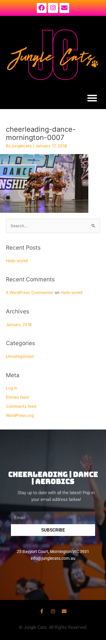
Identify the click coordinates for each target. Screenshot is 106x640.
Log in (11, 388)
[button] (92, 98)
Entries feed (17, 397)
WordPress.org (20, 415)
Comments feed (21, 406)
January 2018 (19, 324)
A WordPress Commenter (30, 292)
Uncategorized (20, 356)
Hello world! (17, 260)
